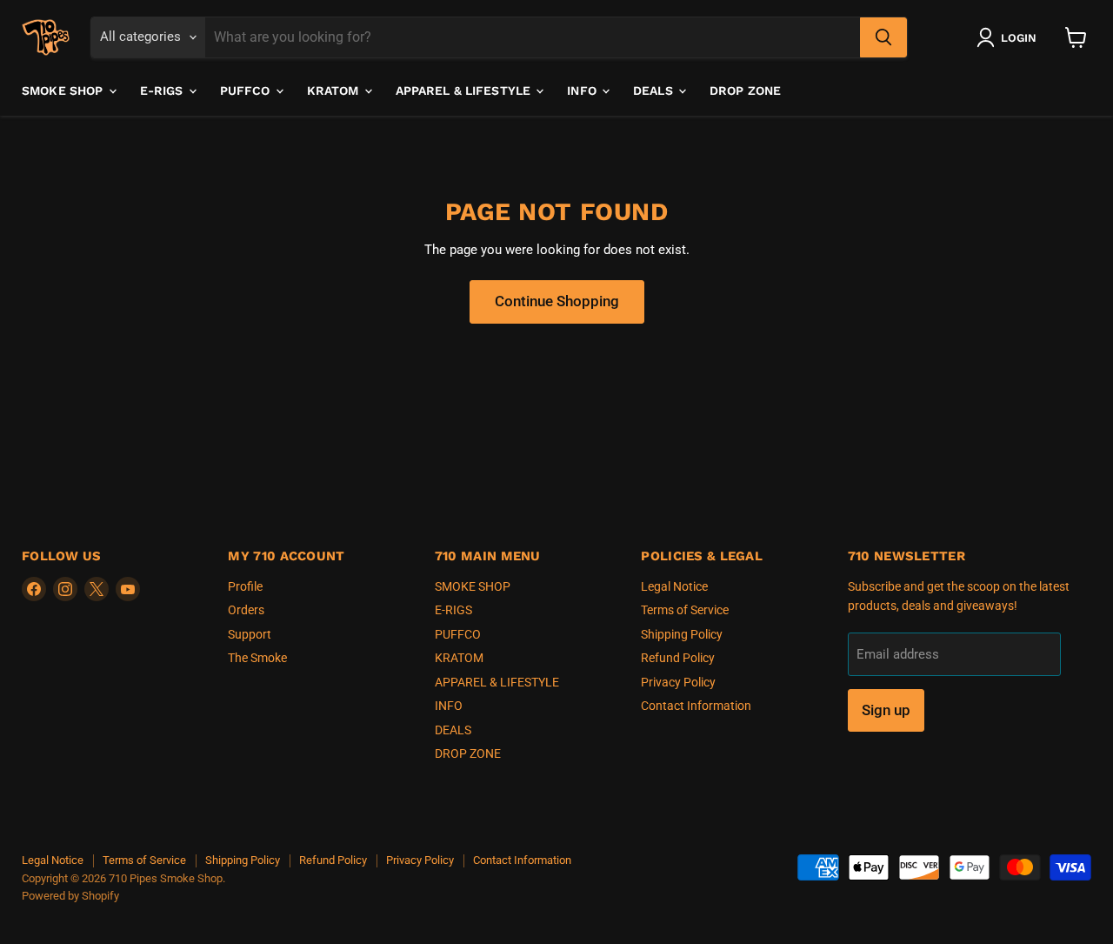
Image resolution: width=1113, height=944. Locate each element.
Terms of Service (685, 610)
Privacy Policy (678, 682)
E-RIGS (163, 90)
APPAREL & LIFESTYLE (465, 90)
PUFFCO (247, 90)
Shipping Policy (682, 634)
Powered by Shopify (70, 895)
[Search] (883, 37)
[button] (1009, 37)
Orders (246, 610)
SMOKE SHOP (64, 90)
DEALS (654, 90)
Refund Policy (678, 658)
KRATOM (335, 90)
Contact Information (696, 706)
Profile (245, 586)
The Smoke (257, 658)
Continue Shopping (557, 301)
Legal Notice (674, 586)
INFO (583, 90)
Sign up (886, 710)
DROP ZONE (745, 90)
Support (249, 634)
